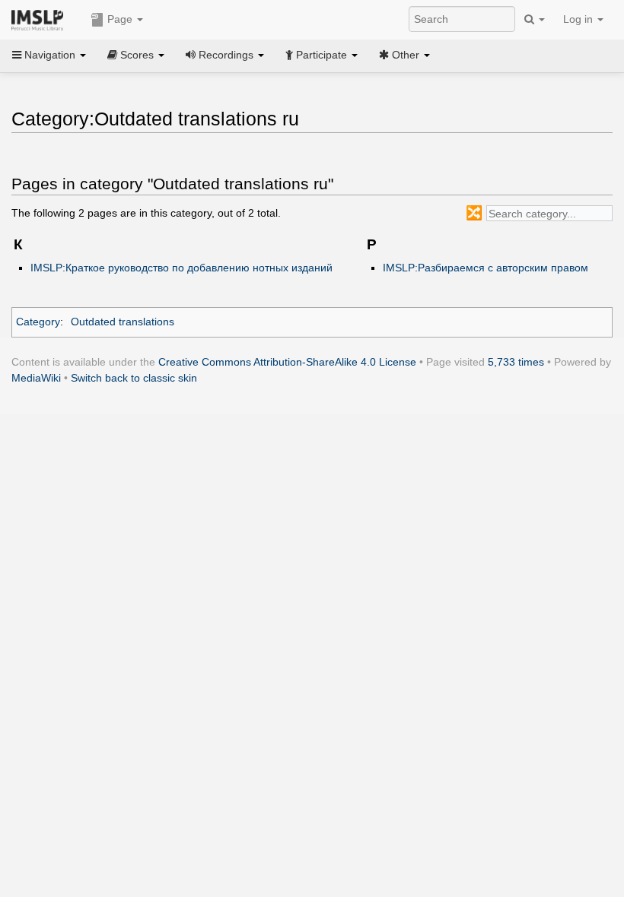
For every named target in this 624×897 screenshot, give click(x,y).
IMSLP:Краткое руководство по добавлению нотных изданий (181, 267)
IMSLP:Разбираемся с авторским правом (485, 267)
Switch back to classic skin (134, 378)
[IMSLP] (40, 19)
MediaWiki (36, 378)
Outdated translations (122, 321)
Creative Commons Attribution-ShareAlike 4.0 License (287, 362)
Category (38, 321)
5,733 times (516, 362)
